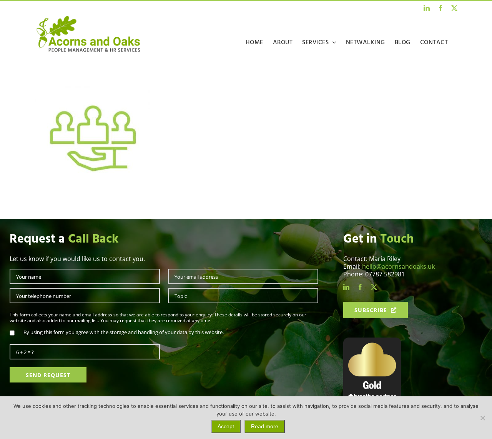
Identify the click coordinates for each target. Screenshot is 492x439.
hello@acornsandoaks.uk (398, 266)
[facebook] (360, 287)
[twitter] (374, 287)
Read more (264, 426)
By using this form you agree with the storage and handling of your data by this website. (123, 332)
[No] (482, 418)
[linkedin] (346, 287)
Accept (226, 426)
